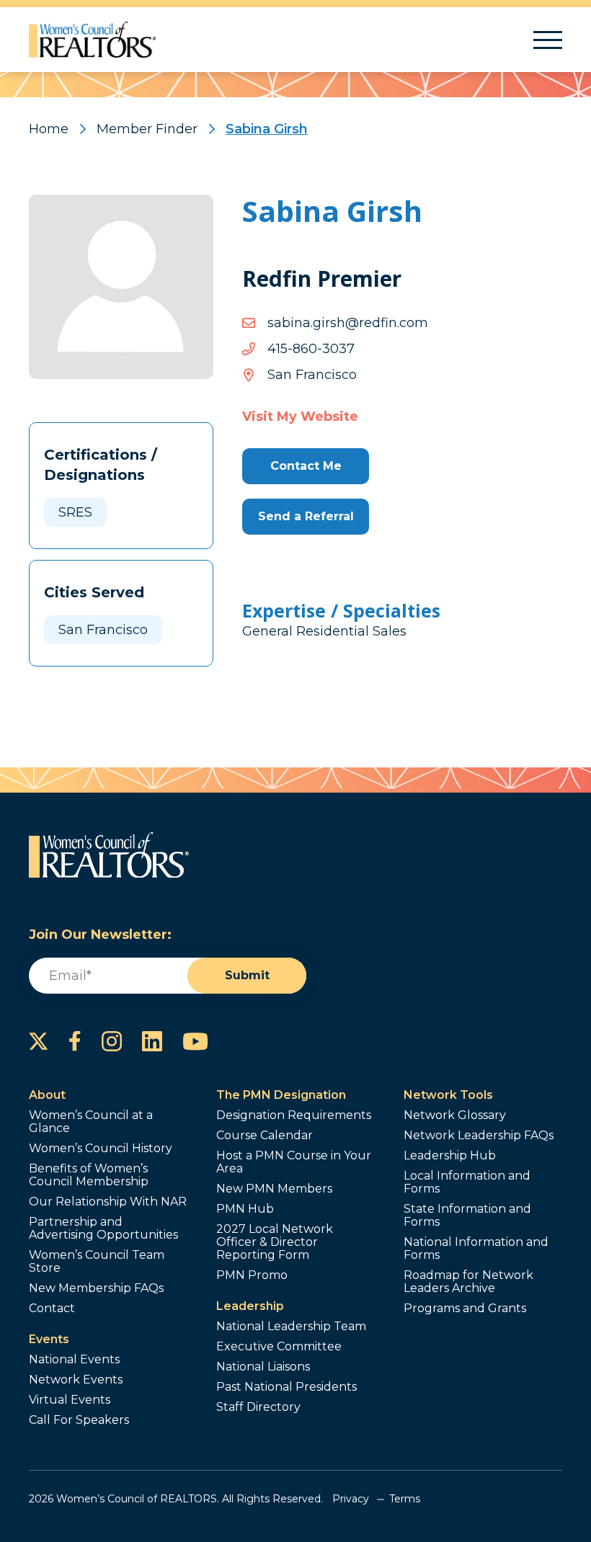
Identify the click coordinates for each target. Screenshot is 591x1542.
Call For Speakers (79, 1420)
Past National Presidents (286, 1387)
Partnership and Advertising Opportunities (103, 1229)
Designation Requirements (293, 1115)
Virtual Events (69, 1400)
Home (48, 129)
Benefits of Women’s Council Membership (88, 1175)
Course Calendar (264, 1135)
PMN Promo (252, 1275)
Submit (247, 975)
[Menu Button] (547, 40)
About (47, 1095)
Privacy (350, 1498)
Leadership (250, 1306)
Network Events (76, 1379)
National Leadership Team (291, 1326)
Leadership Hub (450, 1155)
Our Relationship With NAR (108, 1201)
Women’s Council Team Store (96, 1262)
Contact (52, 1308)
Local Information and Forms (467, 1182)
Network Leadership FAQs (479, 1135)
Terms (404, 1498)
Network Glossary (455, 1115)
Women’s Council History (100, 1148)
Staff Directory (258, 1407)
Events (49, 1339)
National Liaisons (263, 1366)
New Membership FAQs (96, 1288)
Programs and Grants (465, 1308)
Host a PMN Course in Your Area (293, 1162)
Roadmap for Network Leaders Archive (468, 1282)
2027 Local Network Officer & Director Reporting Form (274, 1242)
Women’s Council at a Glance (91, 1122)
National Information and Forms (476, 1249)
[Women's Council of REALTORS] (92, 40)
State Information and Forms (467, 1216)
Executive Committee (279, 1346)
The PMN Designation (281, 1095)
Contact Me (306, 466)
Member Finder (147, 129)
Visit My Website (300, 416)
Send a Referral (306, 516)
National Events (74, 1359)
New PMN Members (274, 1188)
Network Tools (448, 1095)
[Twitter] (38, 1041)
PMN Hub (245, 1209)
